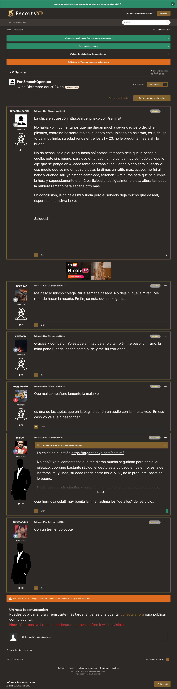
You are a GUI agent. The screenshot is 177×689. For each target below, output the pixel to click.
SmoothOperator (37, 82)
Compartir (139, 84)
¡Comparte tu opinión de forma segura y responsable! (88, 38)
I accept (163, 684)
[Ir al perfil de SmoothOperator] (12, 82)
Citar (43, 255)
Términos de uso (13, 685)
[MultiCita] (36, 255)
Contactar (104, 668)
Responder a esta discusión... (37, 637)
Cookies (115, 668)
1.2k (22, 504)
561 (22, 588)
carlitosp (20, 336)
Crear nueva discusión (119, 98)
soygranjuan (20, 386)
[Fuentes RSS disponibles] (168, 659)
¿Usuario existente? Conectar (139, 13)
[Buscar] (167, 22)
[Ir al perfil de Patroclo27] (21, 295)
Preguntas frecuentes (88, 46)
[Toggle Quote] (38, 445)
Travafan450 (20, 521)
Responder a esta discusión (152, 98)
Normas (26, 685)
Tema (71, 668)
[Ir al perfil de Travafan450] (21, 531)
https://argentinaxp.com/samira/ (95, 118)
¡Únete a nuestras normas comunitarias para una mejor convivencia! (86, 4)
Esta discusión (155, 22)
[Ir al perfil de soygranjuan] (21, 396)
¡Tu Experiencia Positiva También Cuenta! (88, 54)
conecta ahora (132, 614)
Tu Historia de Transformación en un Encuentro (88, 62)
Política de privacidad (87, 668)
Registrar (164, 13)
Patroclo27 (20, 285)
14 (22, 375)
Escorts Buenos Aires (18, 22)
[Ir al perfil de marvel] (21, 447)
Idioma (61, 668)
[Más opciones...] (165, 111)
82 (21, 425)
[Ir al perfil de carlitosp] (21, 346)
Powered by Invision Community (88, 674)
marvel (20, 437)
